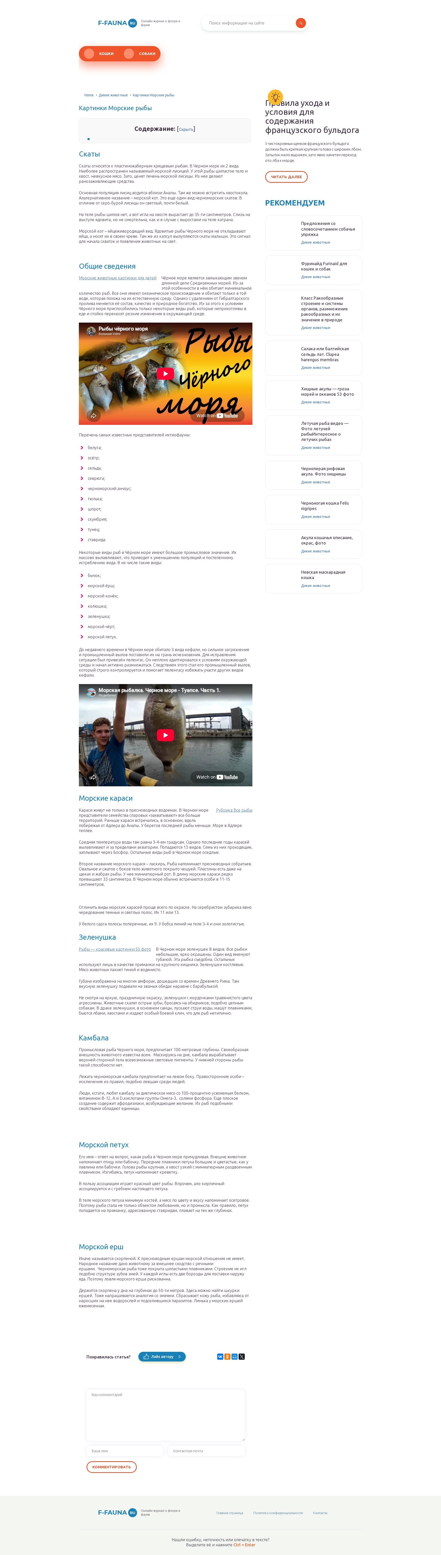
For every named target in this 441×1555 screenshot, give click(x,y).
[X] (242, 1357)
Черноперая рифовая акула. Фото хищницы (323, 471)
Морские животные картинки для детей (117, 278)
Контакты (320, 1513)
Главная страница (229, 1513)
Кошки (106, 53)
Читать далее (286, 177)
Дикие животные (113, 95)
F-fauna (116, 23)
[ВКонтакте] (220, 1357)
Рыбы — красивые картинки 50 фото (115, 949)
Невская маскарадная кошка (323, 575)
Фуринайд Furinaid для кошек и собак (324, 266)
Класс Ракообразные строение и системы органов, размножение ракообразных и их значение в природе (324, 309)
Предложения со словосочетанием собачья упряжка (328, 229)
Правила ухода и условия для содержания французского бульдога (312, 116)
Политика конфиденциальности (278, 1513)
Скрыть (186, 129)
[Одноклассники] (227, 1357)
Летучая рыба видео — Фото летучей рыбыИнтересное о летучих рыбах (325, 431)
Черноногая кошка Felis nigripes (325, 506)
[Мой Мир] (234, 1357)
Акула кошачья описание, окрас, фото (327, 540)
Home (89, 95)
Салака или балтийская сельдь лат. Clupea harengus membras (325, 354)
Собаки (147, 53)
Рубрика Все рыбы (234, 810)
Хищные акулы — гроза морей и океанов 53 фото (327, 391)
